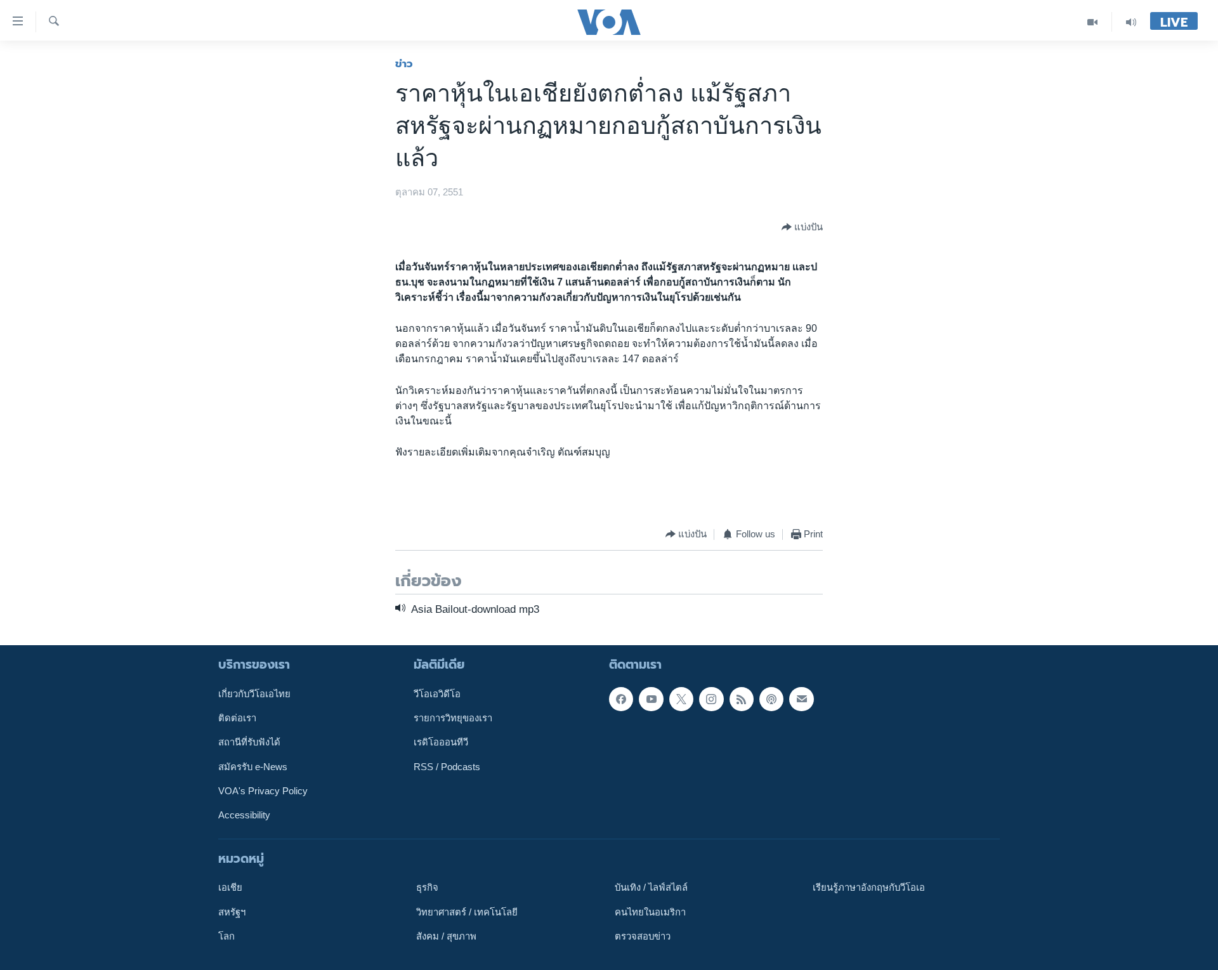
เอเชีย (230, 887)
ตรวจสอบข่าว (643, 936)
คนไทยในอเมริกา (650, 912)
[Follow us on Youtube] (651, 699)
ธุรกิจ (427, 887)
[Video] (1092, 22)
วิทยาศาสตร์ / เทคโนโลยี (467, 912)
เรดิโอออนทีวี (441, 742)
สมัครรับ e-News (252, 767)
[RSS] (742, 699)
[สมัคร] (801, 699)
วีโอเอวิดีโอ (437, 694)
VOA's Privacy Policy (263, 791)
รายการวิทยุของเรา (453, 718)
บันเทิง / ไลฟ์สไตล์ (651, 887)
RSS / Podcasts (447, 767)
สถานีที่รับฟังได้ (249, 742)
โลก (226, 936)
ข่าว (404, 63)
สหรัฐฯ (232, 912)
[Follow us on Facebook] (621, 699)
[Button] (802, 227)
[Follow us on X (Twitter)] (681, 699)
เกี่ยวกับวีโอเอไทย (254, 694)
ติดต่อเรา (237, 718)
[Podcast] (771, 699)
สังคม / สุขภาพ (446, 936)
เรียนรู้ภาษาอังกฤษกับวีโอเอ (869, 887)
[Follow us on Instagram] (711, 699)
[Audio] (1131, 22)
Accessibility (244, 815)
